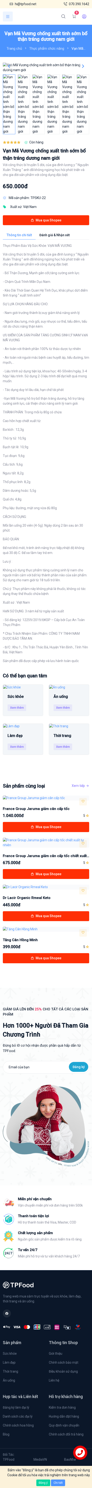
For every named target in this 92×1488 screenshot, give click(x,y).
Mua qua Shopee (48, 220)
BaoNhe (70, 1459)
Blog (6, 1434)
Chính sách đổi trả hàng (66, 1434)
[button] (83, 66)
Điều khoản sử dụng (63, 1371)
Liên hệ (54, 1380)
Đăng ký (79, 1067)
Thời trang (10, 1371)
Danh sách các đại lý (18, 1416)
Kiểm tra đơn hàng (62, 1407)
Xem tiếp (78, 786)
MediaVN (40, 1459)
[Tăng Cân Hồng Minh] (46, 929)
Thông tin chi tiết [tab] (19, 235)
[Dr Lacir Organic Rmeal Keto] (46, 887)
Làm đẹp (9, 1362)
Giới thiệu (55, 1353)
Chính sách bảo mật (63, 1362)
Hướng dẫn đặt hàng (64, 1416)
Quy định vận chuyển (64, 1425)
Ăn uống (9, 1380)
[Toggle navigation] (8, 16)
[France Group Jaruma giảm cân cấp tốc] (46, 798)
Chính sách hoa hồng (18, 1425)
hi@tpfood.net (25, 4)
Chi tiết (58, 1482)
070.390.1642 (79, 4)
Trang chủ (14, 48)
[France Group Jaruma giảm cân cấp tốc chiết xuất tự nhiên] (46, 843)
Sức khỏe (10, 1353)
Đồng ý (43, 1482)
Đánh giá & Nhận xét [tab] (54, 235)
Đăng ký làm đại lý (16, 1407)
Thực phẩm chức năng (46, 48)
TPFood (8, 1459)
